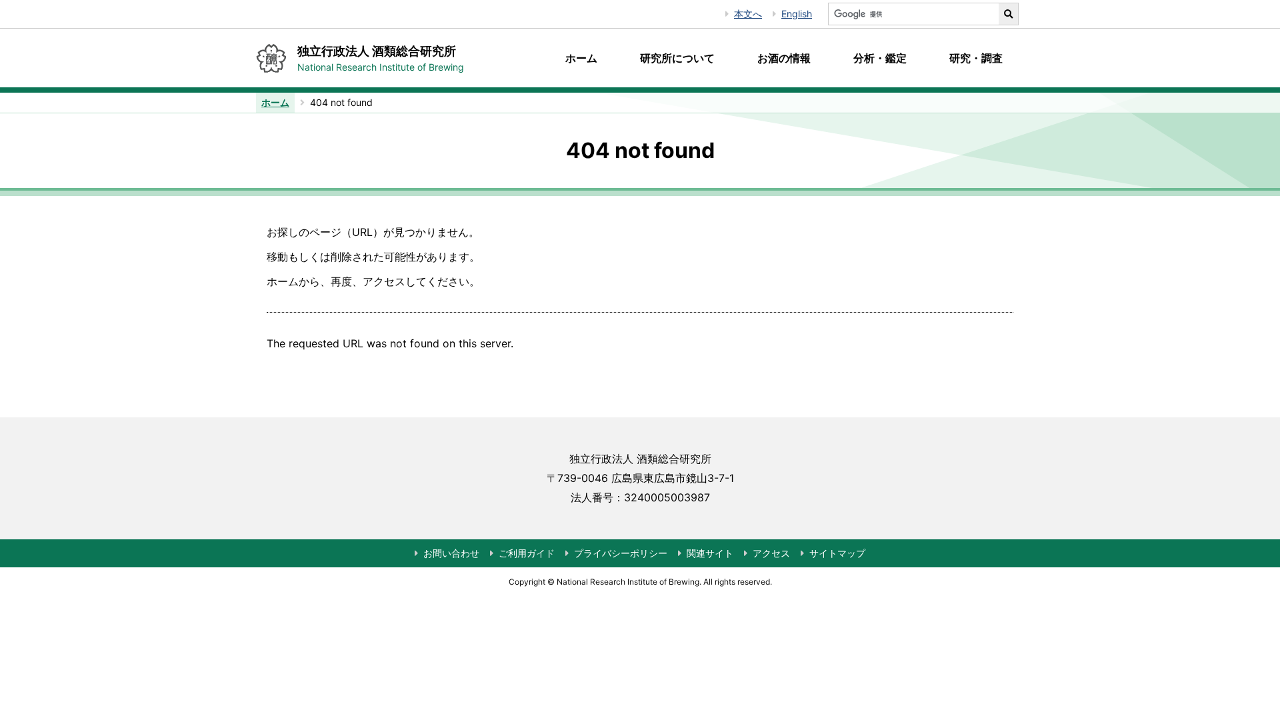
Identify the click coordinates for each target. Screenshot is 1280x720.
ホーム (581, 58)
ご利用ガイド (527, 553)
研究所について (677, 58)
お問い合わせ (451, 553)
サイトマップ (837, 553)
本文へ (748, 13)
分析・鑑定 (880, 58)
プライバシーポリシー (620, 553)
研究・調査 (976, 58)
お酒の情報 (784, 58)
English (796, 13)
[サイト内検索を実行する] (1009, 14)
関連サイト (710, 553)
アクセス (771, 553)
